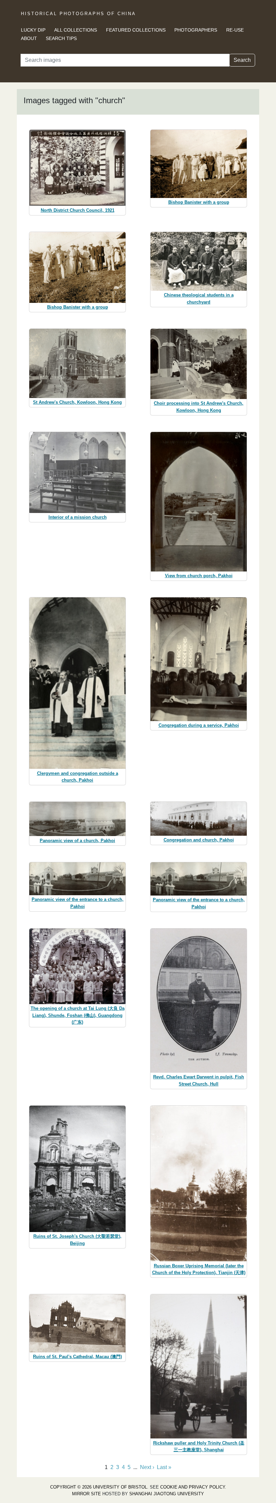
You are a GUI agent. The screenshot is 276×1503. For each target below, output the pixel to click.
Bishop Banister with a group (198, 202)
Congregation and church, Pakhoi (199, 839)
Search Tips (61, 38)
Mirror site (86, 1493)
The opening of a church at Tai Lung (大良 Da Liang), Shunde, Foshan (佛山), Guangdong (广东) (78, 1015)
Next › (147, 1467)
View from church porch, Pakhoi (199, 575)
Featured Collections (136, 30)
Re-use (235, 30)
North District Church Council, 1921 (77, 210)
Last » (164, 1467)
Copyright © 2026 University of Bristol (98, 1487)
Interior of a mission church (77, 517)
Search (242, 60)
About (29, 38)
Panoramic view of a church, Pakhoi (77, 840)
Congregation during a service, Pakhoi (199, 725)
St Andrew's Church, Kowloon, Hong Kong (77, 402)
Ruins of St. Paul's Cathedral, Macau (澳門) (77, 1356)
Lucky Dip (33, 30)
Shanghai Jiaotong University (166, 1493)
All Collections (75, 30)
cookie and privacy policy (192, 1487)
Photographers (195, 30)
